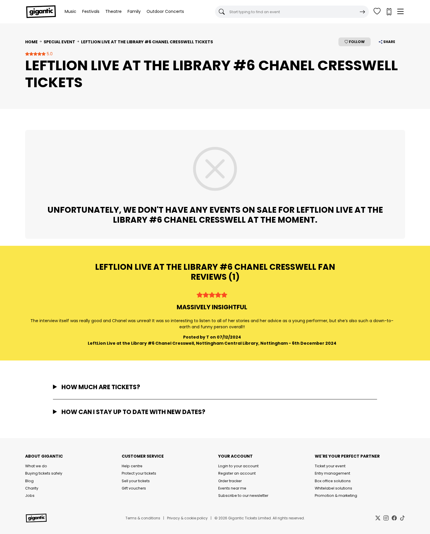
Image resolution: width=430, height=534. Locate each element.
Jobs (30, 495)
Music (70, 11)
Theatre (113, 11)
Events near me (232, 488)
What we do (36, 465)
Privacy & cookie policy (187, 518)
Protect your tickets (139, 473)
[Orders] (388, 11)
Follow (356, 41)
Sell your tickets (136, 480)
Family (134, 11)
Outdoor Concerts (165, 11)
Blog (29, 480)
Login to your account (238, 465)
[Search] (362, 11)
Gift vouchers (134, 488)
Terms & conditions (142, 518)
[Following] (377, 11)
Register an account (237, 473)
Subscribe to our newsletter (243, 495)
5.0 (49, 54)
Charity (31, 488)
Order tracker (230, 480)
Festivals (90, 11)
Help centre (132, 465)
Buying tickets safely (43, 473)
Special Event (59, 42)
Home (31, 42)
